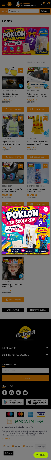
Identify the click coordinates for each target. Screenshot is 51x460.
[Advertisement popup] (25, 229)
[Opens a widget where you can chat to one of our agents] (40, 455)
